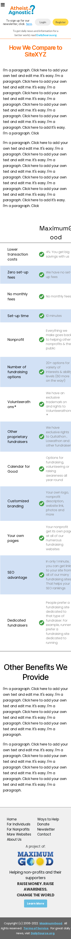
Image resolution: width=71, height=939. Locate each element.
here (29, 24)
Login (43, 22)
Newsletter (46, 829)
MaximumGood (50, 923)
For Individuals (18, 824)
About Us (14, 839)
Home (12, 819)
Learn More (35, 903)
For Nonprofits (18, 829)
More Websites (19, 834)
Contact (44, 834)
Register (60, 22)
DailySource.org (42, 933)
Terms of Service (36, 928)
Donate (43, 824)
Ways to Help (48, 819)
